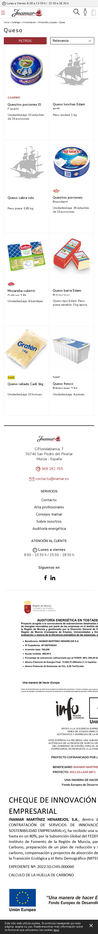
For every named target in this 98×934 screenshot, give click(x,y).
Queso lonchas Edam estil (69, 105)
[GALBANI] (26, 284)
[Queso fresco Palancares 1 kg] (71, 348)
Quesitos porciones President (68, 198)
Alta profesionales (49, 507)
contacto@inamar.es (52, 478)
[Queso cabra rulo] (26, 162)
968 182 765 (52, 468)
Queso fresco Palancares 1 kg (65, 385)
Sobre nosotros (49, 521)
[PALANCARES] (71, 377)
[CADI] (26, 377)
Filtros (25, 41)
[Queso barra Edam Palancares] (71, 255)
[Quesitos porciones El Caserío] (26, 69)
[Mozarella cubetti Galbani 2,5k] (26, 255)
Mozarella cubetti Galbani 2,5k (21, 292)
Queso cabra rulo (21, 198)
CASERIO (14, 97)
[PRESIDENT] (71, 191)
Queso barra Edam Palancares (67, 291)
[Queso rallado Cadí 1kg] (26, 349)
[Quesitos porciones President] (71, 162)
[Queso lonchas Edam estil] (71, 69)
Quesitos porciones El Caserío (24, 105)
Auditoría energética (49, 528)
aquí (56, 930)
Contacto (49, 500)
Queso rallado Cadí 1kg (25, 384)
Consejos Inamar (49, 514)
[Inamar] (27, 12)
